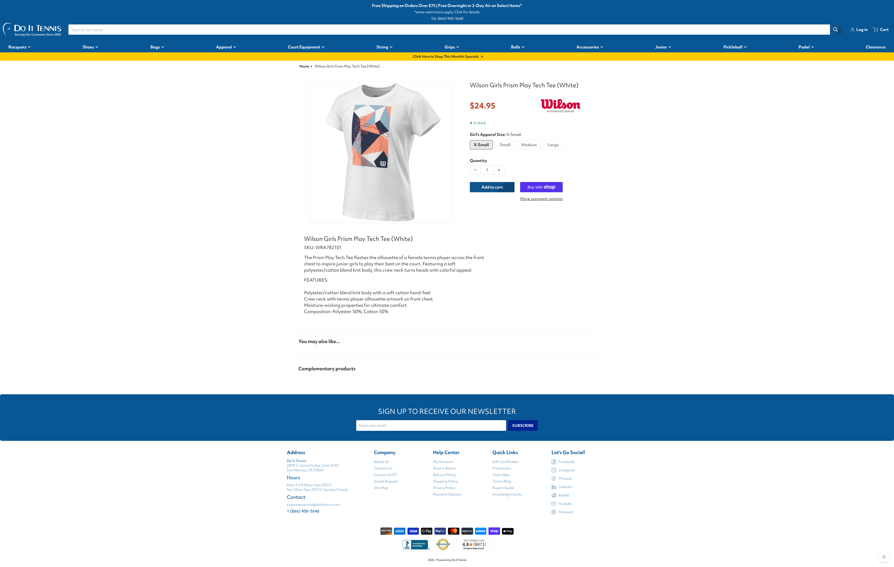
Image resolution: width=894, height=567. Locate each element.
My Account (443, 461)
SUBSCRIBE (523, 425)
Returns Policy (444, 474)
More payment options (541, 198)
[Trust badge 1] (415, 545)
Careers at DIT (385, 474)
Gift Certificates (505, 461)
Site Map (381, 488)
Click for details (467, 12)
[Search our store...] (835, 29)
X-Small (481, 144)
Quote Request (386, 481)
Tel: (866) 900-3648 (447, 18)
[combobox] (454, 29)
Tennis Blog (501, 481)
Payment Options (447, 494)
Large (553, 144)
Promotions (501, 468)
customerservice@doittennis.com (313, 504)
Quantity (478, 160)
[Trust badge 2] (443, 545)
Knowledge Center (507, 494)
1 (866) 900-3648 (303, 511)
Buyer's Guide (503, 488)
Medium (529, 144)
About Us (381, 461)
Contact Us (383, 468)
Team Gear (501, 474)
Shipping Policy (445, 481)
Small (505, 144)
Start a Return (444, 468)
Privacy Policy (444, 488)
